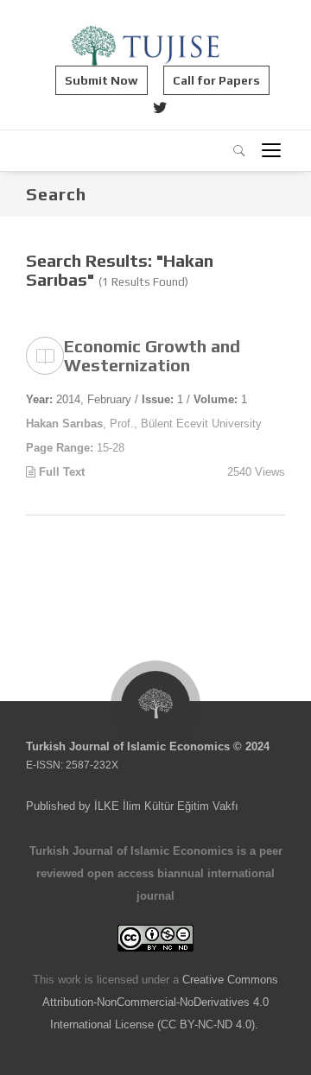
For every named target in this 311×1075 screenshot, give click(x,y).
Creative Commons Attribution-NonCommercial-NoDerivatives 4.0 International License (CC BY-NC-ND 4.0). (160, 1002)
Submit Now (101, 80)
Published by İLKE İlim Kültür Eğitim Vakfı (132, 806)
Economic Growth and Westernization (152, 355)
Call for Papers (216, 80)
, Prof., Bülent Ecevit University (144, 423)
